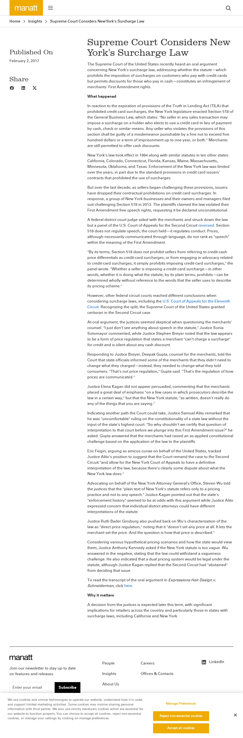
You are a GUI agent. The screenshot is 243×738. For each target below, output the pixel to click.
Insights (35, 21)
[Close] (235, 715)
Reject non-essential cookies (181, 716)
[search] (228, 7)
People (108, 663)
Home (14, 21)
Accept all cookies (181, 728)
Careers (147, 663)
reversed (206, 225)
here (128, 585)
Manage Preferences (181, 704)
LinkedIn (216, 662)
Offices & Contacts (157, 673)
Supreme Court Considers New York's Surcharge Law (97, 21)
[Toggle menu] (50, 8)
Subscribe (67, 687)
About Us (110, 684)
